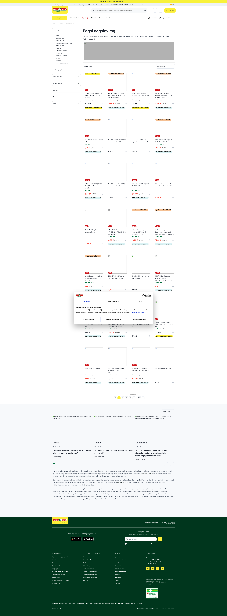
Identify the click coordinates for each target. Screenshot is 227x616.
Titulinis (54, 23)
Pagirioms (58, 60)
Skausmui (58, 48)
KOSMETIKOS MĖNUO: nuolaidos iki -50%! (113, 1)
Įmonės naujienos (142, 442)
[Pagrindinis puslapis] (60, 10)
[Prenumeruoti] (160, 539)
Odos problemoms (61, 50)
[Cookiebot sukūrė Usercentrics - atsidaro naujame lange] (143, 295)
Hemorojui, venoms (61, 55)
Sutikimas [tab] (87, 301)
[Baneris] (129, 51)
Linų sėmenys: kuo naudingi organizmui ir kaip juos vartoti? (113, 451)
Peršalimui (58, 35)
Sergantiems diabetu (62, 63)
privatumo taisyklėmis (148, 543)
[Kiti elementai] (172, 464)
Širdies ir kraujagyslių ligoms (64, 43)
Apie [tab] (140, 301)
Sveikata (56, 442)
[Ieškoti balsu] (145, 10)
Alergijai (58, 58)
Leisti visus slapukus (139, 319)
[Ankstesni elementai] (167, 464)
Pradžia (61, 23)
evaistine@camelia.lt (155, 559)
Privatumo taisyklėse (138, 312)
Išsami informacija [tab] (113, 301)
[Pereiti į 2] (57, 463)
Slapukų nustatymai (112, 319)
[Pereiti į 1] (54, 463)
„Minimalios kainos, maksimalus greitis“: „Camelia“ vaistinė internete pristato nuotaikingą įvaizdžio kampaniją (151, 453)
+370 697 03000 (169, 522)
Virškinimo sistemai (61, 40)
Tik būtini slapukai (88, 319)
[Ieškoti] (93, 10)
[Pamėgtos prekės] (161, 10)
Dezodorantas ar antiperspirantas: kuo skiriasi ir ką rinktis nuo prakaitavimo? (72, 451)
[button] (138, 4)
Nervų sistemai (60, 45)
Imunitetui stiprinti (61, 38)
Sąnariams (59, 53)
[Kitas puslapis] (143, 397)
